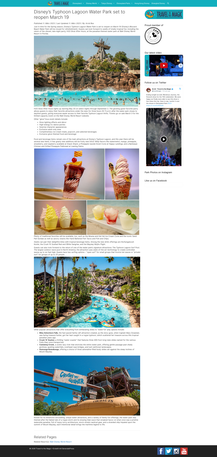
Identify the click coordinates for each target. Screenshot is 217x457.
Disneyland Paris (123, 3)
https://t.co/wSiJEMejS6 (154, 105)
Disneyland (77, 3)
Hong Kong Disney (142, 3)
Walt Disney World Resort (61, 442)
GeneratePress (68, 448)
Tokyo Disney (106, 3)
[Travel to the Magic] (59, 3)
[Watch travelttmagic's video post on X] (163, 139)
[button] (147, 65)
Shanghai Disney (158, 3)
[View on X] (180, 88)
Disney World (91, 3)
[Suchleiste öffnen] (168, 3)
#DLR (169, 103)
